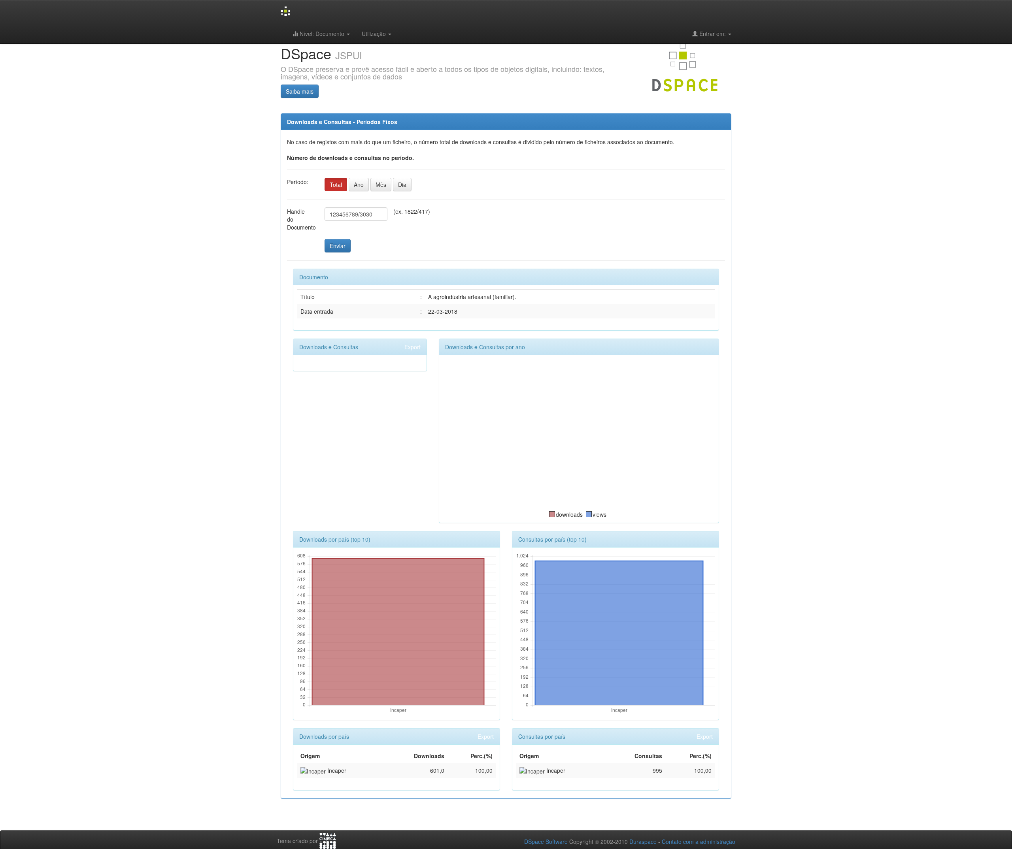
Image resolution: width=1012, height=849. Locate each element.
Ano (359, 184)
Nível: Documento (322, 34)
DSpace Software (546, 841)
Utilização (374, 34)
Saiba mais (299, 91)
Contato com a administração (698, 841)
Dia (402, 184)
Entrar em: (712, 34)
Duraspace (643, 841)
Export (412, 347)
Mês (381, 184)
